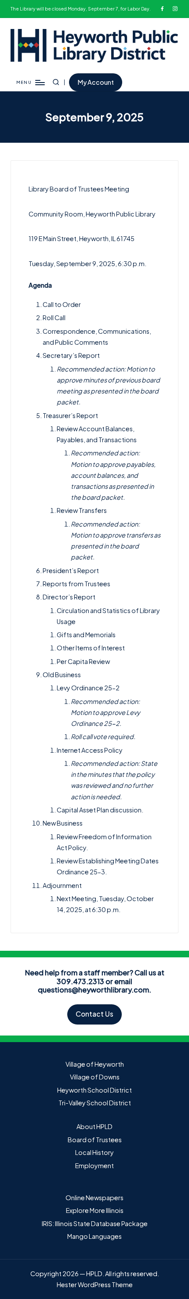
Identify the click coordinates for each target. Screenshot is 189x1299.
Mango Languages (94, 1236)
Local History (94, 1152)
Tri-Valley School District (94, 1103)
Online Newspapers (94, 1198)
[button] (95, 82)
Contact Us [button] (94, 1014)
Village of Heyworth (94, 1064)
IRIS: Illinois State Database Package (95, 1223)
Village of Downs (95, 1077)
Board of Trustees (95, 1140)
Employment (94, 1165)
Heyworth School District (94, 1090)
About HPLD (94, 1126)
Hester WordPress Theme (95, 1284)
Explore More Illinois (95, 1210)
